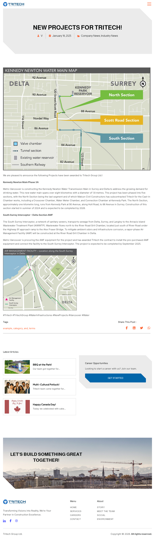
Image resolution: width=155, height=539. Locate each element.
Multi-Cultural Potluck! (46, 384)
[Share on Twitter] (141, 327)
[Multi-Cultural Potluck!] (17, 387)
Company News (90, 35)
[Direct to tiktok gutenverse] (10, 521)
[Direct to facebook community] (4, 521)
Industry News (109, 35)
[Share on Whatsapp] (148, 327)
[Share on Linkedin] (134, 327)
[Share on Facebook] (126, 327)
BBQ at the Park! (42, 364)
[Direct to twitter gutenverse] (16, 521)
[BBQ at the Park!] (17, 367)
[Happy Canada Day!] (17, 407)
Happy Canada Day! (44, 404)
